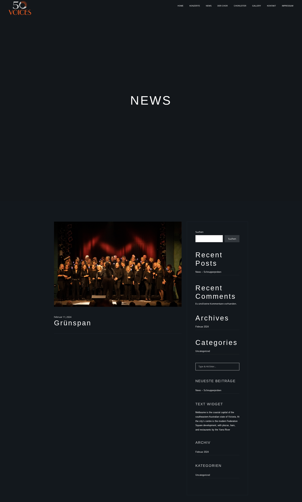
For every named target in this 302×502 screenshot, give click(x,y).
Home (180, 6)
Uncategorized (202, 351)
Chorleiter (240, 6)
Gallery (256, 6)
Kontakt (271, 6)
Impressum (287, 6)
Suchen (199, 232)
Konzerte (194, 6)
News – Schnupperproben (208, 272)
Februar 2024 (202, 326)
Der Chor (222, 6)
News (208, 6)
